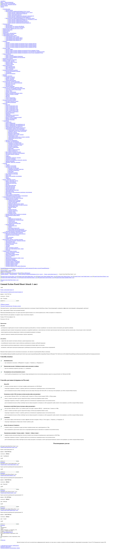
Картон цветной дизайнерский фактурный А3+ (18, 21)
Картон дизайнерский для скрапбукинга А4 (15, 124)
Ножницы (8, 249)
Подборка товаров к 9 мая (11, 264)
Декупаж (5, 163)
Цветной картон (6, 9)
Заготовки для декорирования (12, 141)
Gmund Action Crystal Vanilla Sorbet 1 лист (10, 464)
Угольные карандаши (10, 187)
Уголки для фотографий (11, 98)
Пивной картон (6, 30)
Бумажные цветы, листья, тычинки (16, 134)
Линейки (8, 246)
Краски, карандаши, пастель (9, 179)
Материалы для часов (10, 83)
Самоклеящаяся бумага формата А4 (13, 40)
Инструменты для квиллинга (12, 111)
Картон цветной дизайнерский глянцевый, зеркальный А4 (21, 15)
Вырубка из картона (12, 132)
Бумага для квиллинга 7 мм (12, 108)
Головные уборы (12, 211)
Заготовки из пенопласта (13, 170)
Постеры (5, 74)
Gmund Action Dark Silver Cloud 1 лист (9, 447)
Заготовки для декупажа (11, 166)
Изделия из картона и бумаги (9, 100)
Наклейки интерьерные (11, 102)
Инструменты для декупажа (12, 173)
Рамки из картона (7, 53)
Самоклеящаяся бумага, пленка (10, 35)
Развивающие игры (10, 224)
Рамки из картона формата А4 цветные (14, 56)
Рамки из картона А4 (12, 150)
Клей (7, 236)
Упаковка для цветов (7, 75)
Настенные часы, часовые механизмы (11, 81)
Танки (9, 208)
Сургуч (7, 155)
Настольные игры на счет (13, 228)
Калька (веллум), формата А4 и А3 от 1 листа (13, 28)
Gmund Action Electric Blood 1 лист (8, 475)
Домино (10, 226)
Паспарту (5, 41)
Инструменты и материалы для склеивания (15, 153)
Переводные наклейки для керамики (14, 176)
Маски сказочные (9, 68)
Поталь (7, 177)
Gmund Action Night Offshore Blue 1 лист (9, 510)
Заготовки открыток (10, 116)
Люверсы (8, 95)
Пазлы (7, 216)
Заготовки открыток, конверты (12, 154)
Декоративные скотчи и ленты (15, 138)
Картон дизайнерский (10, 123)
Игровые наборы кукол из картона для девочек (16, 214)
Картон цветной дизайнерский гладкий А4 (17, 13)
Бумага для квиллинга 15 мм (12, 110)
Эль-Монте (3, 1)
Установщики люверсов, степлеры (13, 157)
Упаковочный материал (11, 80)
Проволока (8, 113)
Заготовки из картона (13, 146)
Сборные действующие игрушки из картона (17, 204)
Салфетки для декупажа (11, 165)
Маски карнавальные (7, 65)
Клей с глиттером (9, 237)
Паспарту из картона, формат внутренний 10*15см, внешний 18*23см (21, 43)
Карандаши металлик (10, 186)
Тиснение (8, 245)
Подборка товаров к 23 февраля (12, 262)
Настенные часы (9, 85)
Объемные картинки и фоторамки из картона (15, 231)
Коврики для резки (10, 244)
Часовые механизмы (10, 86)
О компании (30, 268)
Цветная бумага (6, 24)
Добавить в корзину (5, 304)
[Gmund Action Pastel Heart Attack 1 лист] (28, 277)
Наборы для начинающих (11, 118)
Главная (2, 268)
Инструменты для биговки (11, 243)
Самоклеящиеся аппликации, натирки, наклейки (19, 136)
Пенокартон (5, 32)
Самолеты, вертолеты (13, 210)
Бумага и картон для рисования (12, 194)
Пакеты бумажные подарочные (10, 59)
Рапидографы (9, 193)
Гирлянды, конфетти (10, 255)
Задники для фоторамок (11, 92)
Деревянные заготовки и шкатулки (16, 143)
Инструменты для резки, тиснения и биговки (13, 239)
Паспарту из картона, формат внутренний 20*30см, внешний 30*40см (21, 45)
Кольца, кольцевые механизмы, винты (14, 93)
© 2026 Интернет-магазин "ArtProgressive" (10, 545)
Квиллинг (5, 103)
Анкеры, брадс (9, 90)
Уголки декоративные (10, 97)
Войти (2, 2)
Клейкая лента (9, 238)
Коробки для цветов (10, 78)
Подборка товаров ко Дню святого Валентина (16, 266)
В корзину (3, 462)
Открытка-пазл (11, 221)
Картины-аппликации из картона (10, 70)
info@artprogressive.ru (8, 532)
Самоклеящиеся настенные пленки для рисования (17, 195)
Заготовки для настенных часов (15, 145)
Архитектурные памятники (14, 201)
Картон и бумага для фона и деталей (14, 117)
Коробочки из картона (8, 58)
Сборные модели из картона (12, 199)
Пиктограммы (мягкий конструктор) (16, 229)
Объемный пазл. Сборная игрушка (15, 219)
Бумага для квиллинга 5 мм (12, 107)
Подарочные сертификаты (11, 260)
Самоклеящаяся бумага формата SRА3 (14, 39)
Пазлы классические (12, 222)
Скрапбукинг (6, 120)
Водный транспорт (12, 209)
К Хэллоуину (8, 256)
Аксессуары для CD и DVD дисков (13, 89)
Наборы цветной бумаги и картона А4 (14, 126)
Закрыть (2, 6)
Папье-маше (11, 148)
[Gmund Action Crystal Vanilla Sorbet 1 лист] (83, 276)
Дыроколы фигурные (10, 241)
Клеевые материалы (10, 112)
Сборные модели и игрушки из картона (11, 196)
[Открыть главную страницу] (8, 4)
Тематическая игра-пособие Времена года (17, 230)
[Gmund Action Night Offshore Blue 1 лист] (26, 276)
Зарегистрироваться (9, 2)
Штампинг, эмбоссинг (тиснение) (13, 162)
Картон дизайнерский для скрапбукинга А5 (15, 125)
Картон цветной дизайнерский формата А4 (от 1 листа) (18, 11)
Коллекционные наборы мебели (13, 215)
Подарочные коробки (16, 268)
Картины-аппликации (10, 73)
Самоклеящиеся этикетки (8, 34)
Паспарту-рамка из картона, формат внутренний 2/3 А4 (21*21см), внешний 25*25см (24, 52)
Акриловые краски (10, 191)
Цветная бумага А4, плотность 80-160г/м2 (15, 26)
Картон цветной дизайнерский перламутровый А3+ (19, 22)
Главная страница (4, 274)
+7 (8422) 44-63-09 (12, 270)
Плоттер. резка (24, 268)
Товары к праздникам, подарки (10, 251)
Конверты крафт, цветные (8, 60)
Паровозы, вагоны (12, 213)
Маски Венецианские (10, 67)
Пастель (7, 184)
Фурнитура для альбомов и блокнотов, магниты (16, 160)
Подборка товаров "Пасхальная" (13, 261)
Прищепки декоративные (13, 133)
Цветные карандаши (10, 188)
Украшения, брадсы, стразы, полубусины (17, 131)
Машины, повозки (12, 207)
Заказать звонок (4, 270)
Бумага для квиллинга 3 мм (12, 105)
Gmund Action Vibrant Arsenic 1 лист (8, 492)
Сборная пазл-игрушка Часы (14, 223)
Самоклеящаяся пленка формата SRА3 (14, 37)
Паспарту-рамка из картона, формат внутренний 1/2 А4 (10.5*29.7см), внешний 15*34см (25, 51)
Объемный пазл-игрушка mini (14, 218)
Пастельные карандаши (11, 185)
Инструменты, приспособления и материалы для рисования (19, 192)
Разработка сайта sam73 (6, 546)
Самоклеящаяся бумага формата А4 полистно (15, 127)
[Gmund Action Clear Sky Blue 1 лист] (9, 276)
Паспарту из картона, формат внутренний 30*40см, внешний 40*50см (21, 47)
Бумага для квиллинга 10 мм (12, 109)
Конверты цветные (10, 64)
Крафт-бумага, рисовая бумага (9, 33)
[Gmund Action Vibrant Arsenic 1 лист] (64, 276)
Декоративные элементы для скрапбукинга (15, 128)
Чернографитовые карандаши (12, 189)
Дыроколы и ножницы (11, 158)
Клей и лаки (8, 175)
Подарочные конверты (11, 259)
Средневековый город (13, 206)
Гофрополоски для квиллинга (12, 115)
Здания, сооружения (12, 202)
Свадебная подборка (10, 253)
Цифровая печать (8, 268)
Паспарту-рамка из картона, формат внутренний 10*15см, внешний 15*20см (22, 50)
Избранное (46, 268)
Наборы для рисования (11, 181)
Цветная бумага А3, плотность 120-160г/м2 (15, 27)
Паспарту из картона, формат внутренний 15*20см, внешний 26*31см (21, 44)
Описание (3, 306)
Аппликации (8, 72)
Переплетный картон (7, 29)
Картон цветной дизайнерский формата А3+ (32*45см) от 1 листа (20, 18)
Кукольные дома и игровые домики (16, 203)
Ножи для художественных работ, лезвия (15, 248)
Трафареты (8, 156)
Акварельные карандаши (11, 183)
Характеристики (8, 306)
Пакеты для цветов (10, 79)
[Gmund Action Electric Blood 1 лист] (101, 276)
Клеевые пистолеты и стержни (12, 234)
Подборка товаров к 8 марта (12, 263)
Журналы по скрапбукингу (11, 140)
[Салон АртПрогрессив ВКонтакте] (1, 537)
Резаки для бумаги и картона (12, 247)
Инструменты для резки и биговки (13, 151)
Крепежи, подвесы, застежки (12, 94)
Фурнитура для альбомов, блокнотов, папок (12, 87)
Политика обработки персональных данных (10, 547)
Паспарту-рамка (6, 48)
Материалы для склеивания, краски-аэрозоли (13, 232)
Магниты (8, 96)
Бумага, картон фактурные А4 (14, 14)
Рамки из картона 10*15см (14, 149)
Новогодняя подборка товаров (12, 254)
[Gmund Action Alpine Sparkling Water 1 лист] (46, 276)
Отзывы (42, 268)
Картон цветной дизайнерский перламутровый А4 (19, 17)
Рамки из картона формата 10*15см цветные (15, 57)
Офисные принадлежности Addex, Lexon (15, 257)
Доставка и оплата (37, 268)
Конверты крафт (9, 63)
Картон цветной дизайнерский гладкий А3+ (18, 20)
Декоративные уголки (13, 135)
